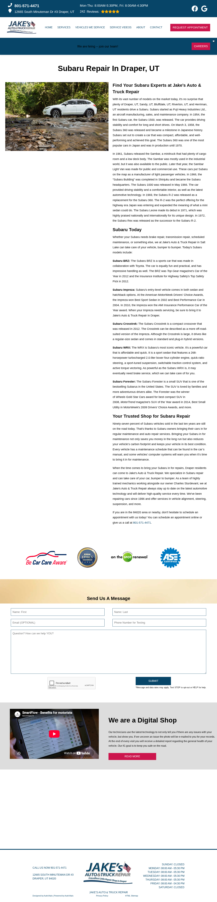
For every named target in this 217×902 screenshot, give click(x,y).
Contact (156, 27)
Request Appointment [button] (190, 27)
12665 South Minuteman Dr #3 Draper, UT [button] (44, 12)
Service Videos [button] (121, 27)
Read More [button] (132, 756)
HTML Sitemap (131, 896)
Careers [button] (201, 46)
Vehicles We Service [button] (90, 27)
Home (49, 27)
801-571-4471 (142, 522)
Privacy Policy (102, 896)
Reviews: (89, 11)
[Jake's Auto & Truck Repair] (22, 27)
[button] (195, 8)
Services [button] (64, 27)
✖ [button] (214, 41)
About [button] (140, 27)
